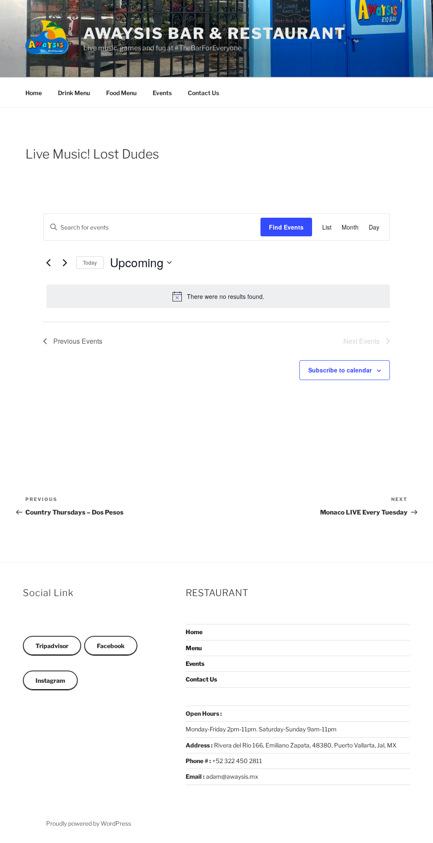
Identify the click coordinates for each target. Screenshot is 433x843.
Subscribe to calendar (340, 370)
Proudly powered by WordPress (88, 823)
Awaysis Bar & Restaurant (214, 33)
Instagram (50, 680)
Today (90, 262)
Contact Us (203, 92)
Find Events (286, 227)
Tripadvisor (52, 645)
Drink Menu (74, 92)
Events (162, 92)
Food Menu (121, 92)
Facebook (111, 645)
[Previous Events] (48, 262)
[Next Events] (65, 262)
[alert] (218, 296)
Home (33, 92)
